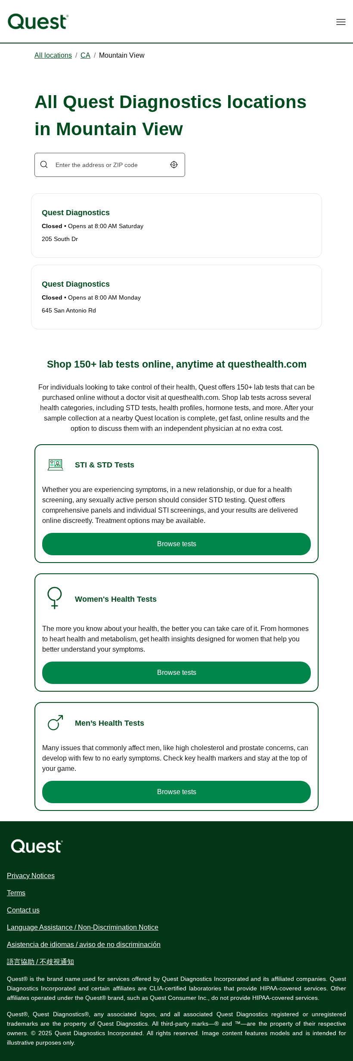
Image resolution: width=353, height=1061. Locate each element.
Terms (16, 893)
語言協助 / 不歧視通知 (40, 961)
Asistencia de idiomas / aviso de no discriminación (84, 944)
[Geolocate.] (174, 164)
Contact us (23, 910)
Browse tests (176, 544)
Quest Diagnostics (76, 212)
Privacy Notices (31, 875)
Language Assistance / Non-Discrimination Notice (82, 927)
